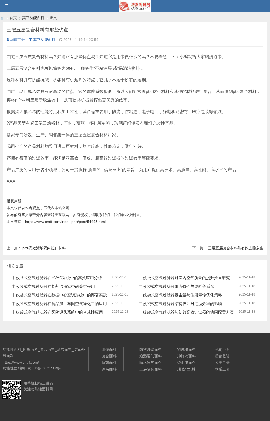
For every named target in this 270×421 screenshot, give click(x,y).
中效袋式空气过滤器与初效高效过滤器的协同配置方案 (186, 312)
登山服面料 (186, 363)
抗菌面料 (109, 363)
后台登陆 (222, 356)
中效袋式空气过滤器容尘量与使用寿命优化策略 (180, 295)
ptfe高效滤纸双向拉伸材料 (44, 248)
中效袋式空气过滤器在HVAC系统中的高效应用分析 (57, 277)
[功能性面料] (2, 18)
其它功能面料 (33, 18)
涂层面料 (109, 369)
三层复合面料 (150, 369)
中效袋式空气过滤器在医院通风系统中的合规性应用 (57, 312)
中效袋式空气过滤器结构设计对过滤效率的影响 (180, 303)
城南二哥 (17, 40)
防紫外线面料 (150, 349)
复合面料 (109, 356)
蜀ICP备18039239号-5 (45, 368)
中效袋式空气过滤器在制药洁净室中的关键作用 (53, 286)
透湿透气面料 (150, 356)
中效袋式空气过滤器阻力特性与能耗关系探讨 (178, 286)
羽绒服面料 (186, 349)
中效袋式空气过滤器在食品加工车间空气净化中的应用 (59, 303)
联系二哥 (222, 369)
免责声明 (222, 349)
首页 (13, 18)
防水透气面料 (150, 363)
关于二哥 (222, 363)
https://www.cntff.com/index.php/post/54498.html (65, 221)
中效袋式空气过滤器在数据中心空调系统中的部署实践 (59, 295)
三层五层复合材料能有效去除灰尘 (235, 248)
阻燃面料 (109, 349)
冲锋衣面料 (186, 356)
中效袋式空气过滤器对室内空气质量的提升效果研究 (184, 277)
